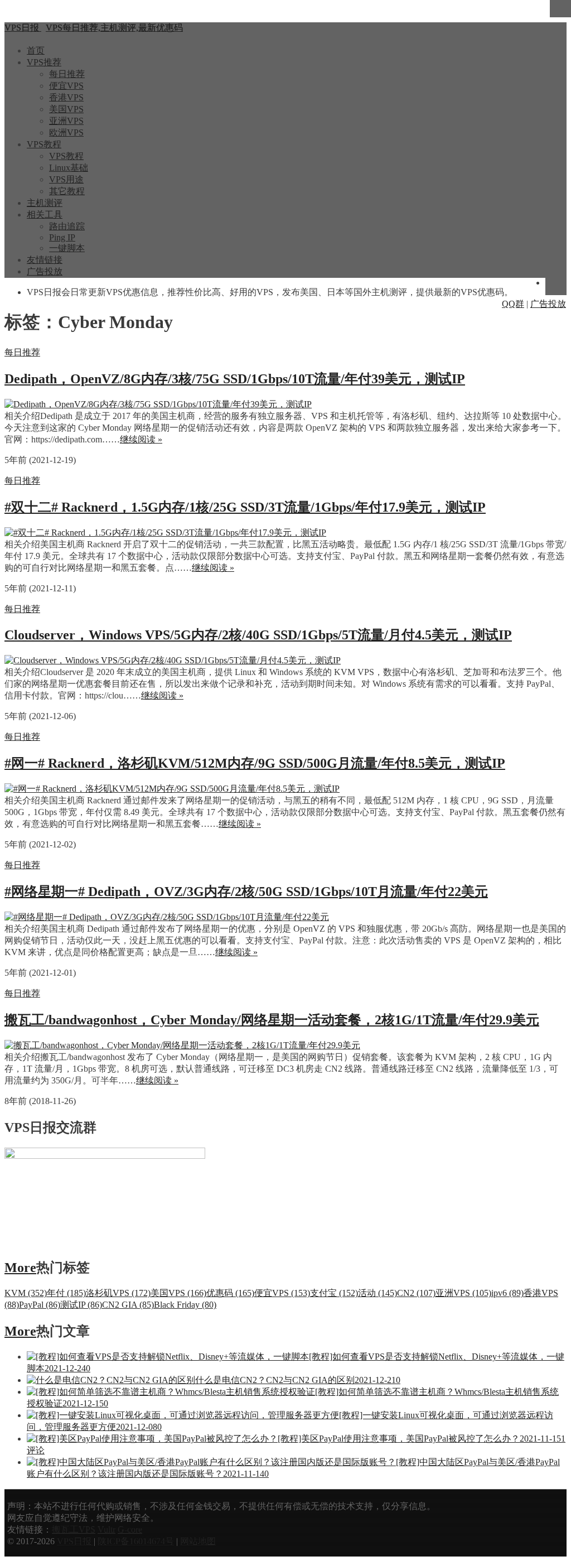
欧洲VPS (66, 132)
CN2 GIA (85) (128, 1304)
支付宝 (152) (334, 1293)
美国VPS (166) (178, 1293)
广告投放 (44, 271)
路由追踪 (67, 226)
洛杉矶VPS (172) (118, 1293)
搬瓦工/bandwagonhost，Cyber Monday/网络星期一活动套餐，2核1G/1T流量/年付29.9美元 (271, 1020)
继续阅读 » (141, 439)
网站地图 (198, 1541)
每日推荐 (67, 74)
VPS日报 (75, 1541)
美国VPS (66, 109)
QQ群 (513, 304)
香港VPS (66, 97)
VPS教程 (44, 144)
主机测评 (44, 203)
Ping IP (62, 237)
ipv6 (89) (507, 1293)
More (20, 1267)
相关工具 (44, 214)
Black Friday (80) (185, 1304)
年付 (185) (66, 1293)
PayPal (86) (39, 1304)
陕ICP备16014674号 (136, 1541)
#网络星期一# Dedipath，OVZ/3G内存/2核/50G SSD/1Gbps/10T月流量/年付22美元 (246, 891)
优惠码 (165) (230, 1293)
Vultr (106, 1529)
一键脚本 (67, 248)
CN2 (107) (416, 1293)
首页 (36, 50)
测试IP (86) (81, 1304)
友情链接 (44, 259)
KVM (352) (25, 1293)
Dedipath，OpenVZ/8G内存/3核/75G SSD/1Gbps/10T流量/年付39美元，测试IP (234, 379)
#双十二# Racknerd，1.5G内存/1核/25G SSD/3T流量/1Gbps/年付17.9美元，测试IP (245, 507)
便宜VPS (66, 85)
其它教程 (67, 191)
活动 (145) (377, 1293)
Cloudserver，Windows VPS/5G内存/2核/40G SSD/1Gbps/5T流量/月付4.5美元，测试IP (258, 635)
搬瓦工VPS (73, 1529)
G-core (130, 1529)
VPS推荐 (44, 62)
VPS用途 (66, 179)
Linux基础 (68, 167)
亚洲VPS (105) (463, 1293)
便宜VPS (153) (282, 1293)
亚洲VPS (66, 121)
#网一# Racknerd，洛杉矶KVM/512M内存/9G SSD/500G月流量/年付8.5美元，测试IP (254, 763)
